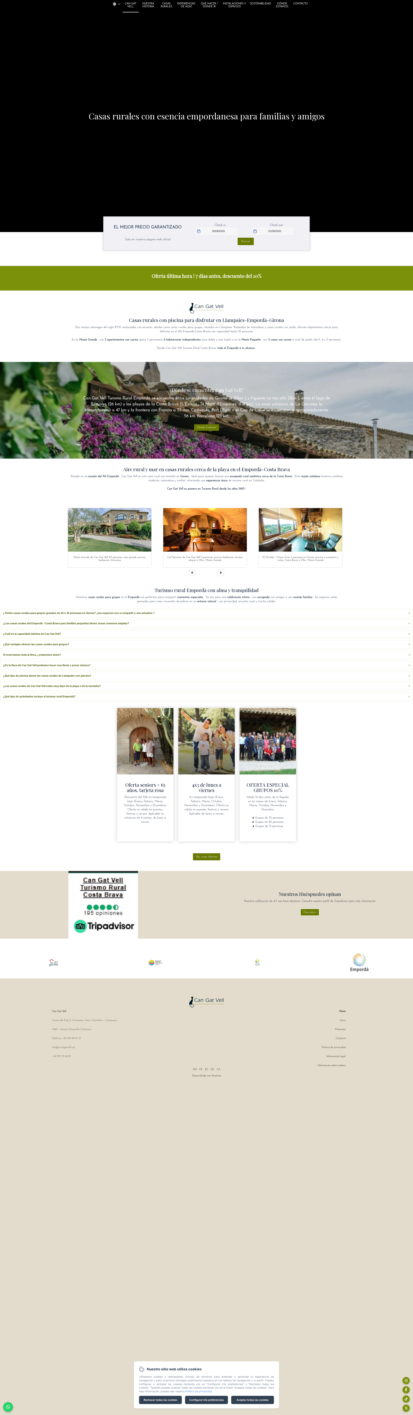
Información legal (336, 1056)
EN (195, 1069)
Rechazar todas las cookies (160, 1399)
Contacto (300, 3)
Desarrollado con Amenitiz (206, 1076)
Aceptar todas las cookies (253, 1399)
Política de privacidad (334, 1047)
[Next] (220, 572)
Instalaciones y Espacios (234, 5)
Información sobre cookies (332, 1065)
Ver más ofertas (206, 856)
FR (200, 1069)
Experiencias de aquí (186, 5)
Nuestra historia (148, 5)
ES (206, 1069)
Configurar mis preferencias (206, 1399)
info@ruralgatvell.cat (63, 1047)
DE (212, 1069)
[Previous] (192, 572)
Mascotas (340, 1029)
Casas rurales (166, 5)
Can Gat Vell (130, 5)
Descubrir (309, 912)
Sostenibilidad (260, 3)
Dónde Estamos (282, 5)
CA (218, 1069)
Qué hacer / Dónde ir (209, 5)
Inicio (343, 1020)
